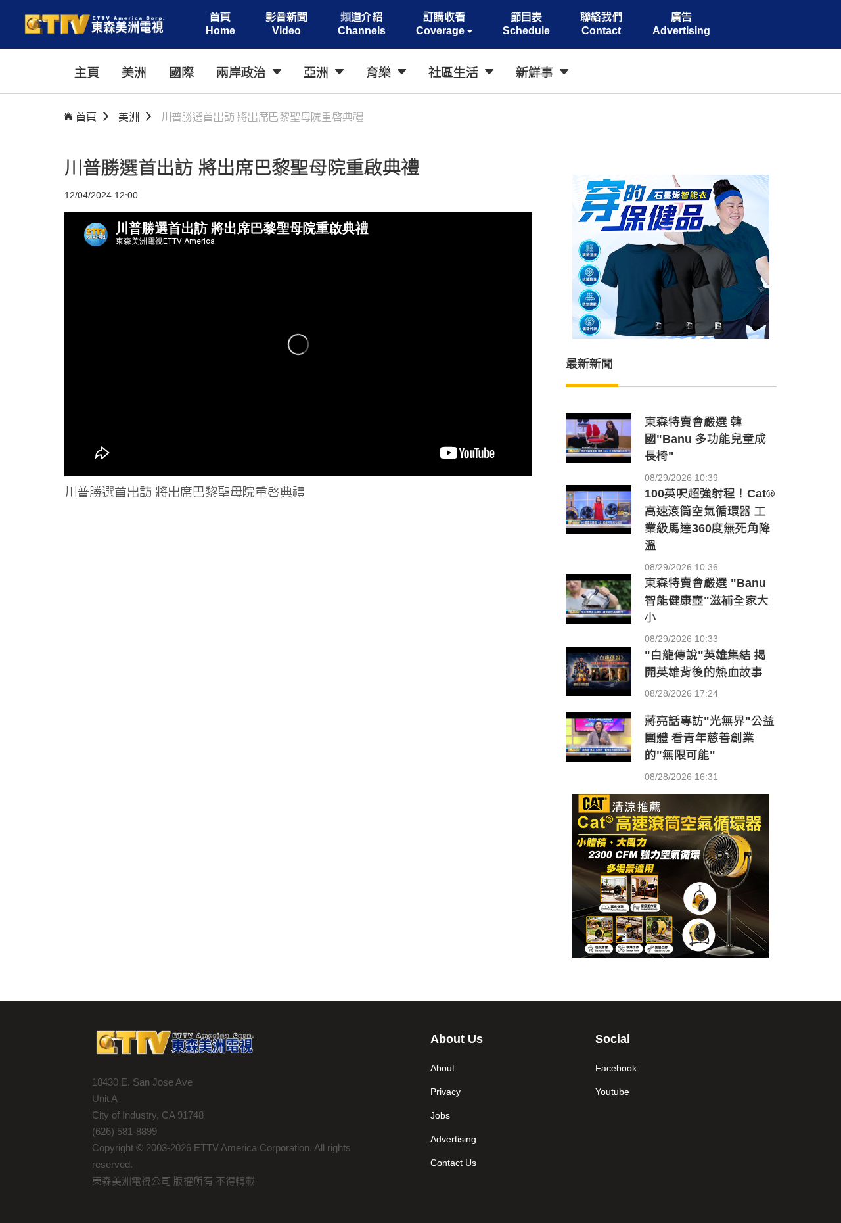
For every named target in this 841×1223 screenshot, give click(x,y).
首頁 (86, 116)
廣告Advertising (681, 23)
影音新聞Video (286, 23)
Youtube (612, 1091)
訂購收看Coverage (440, 23)
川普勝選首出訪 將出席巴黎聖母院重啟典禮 (262, 116)
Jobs (440, 1115)
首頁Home (220, 23)
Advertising (453, 1139)
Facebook (616, 1068)
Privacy (445, 1091)
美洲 (128, 116)
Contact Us (453, 1162)
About (442, 1068)
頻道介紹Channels (362, 23)
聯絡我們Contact (601, 23)
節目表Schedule (526, 23)
